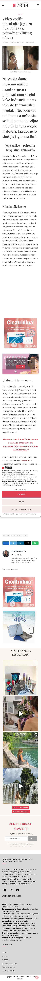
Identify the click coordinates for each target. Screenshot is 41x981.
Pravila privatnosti (25, 846)
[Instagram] (11, 890)
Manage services (20, 489)
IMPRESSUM (6, 960)
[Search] (38, 5)
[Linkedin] (17, 890)
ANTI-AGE (6, 535)
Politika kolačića (9, 514)
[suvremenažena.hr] (20, 4)
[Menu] (3, 5)
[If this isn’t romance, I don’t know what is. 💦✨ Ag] (20, 786)
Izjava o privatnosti (22, 514)
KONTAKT (5, 956)
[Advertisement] (20, 292)
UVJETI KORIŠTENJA (8, 971)
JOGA (25, 535)
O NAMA (4, 952)
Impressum (33, 514)
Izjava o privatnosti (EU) (9, 963)
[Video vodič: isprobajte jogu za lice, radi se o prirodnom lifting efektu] (20, 58)
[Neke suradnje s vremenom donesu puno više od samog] (20, 713)
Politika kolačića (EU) (8, 967)
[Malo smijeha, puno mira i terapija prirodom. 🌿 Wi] (20, 750)
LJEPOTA (20, 14)
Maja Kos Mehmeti (8, 42)
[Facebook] (5, 890)
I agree (20, 366)
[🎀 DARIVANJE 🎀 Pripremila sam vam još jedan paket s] (20, 677)
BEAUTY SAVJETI (17, 535)
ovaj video (25, 460)
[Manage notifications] (37, 977)
